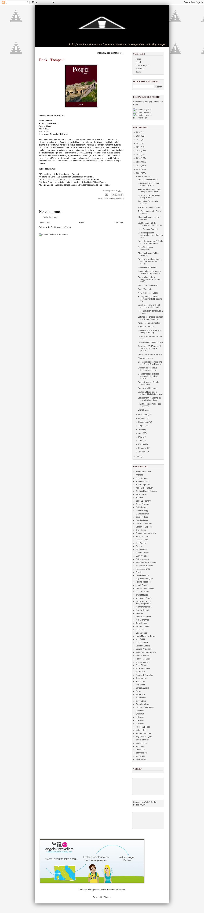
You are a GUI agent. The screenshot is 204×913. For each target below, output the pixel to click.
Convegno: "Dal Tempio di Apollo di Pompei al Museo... (149, 348)
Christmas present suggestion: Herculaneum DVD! (150, 235)
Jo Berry (139, 613)
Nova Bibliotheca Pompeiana (145, 248)
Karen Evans (141, 623)
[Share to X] (119, 194)
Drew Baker (141, 530)
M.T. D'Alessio (142, 643)
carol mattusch (142, 743)
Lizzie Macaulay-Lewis (145, 636)
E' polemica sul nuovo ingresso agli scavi (147, 369)
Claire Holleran (142, 514)
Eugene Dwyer (142, 553)
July (140, 429)
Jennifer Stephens (143, 607)
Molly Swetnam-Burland (146, 652)
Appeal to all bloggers (147, 388)
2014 (138, 154)
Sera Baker (140, 694)
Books (105, 198)
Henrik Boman (142, 585)
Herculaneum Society (145, 588)
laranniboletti (141, 753)
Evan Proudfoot (142, 556)
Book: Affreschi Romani (148, 180)
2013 (138, 158)
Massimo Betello (143, 646)
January (142, 452)
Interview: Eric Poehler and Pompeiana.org (149, 331)
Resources (140, 69)
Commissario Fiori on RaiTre (150, 342)
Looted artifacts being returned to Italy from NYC (150, 393)
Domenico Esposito (144, 527)
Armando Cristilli (143, 481)
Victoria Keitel (142, 730)
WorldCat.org (143, 410)
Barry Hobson (142, 494)
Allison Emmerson (143, 472)
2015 (138, 151)
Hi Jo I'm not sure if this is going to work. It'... (149, 196)
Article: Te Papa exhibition (149, 323)
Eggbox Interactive (98, 890)
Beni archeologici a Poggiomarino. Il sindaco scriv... (150, 279)
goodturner (140, 746)
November (143, 414)
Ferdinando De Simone (146, 562)
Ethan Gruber (141, 549)
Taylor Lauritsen (142, 704)
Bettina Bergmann (143, 501)
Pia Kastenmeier (143, 668)
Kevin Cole (140, 629)
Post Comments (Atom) (61, 227)
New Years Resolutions (148, 293)
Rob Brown (140, 685)
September (143, 422)
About (138, 62)
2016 (138, 147)
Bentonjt (139, 497)
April (140, 441)
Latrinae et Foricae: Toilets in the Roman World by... (150, 318)
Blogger (121, 890)
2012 (138, 162)
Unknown (140, 711)
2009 (138, 173)
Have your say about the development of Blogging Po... (150, 298)
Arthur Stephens (143, 485)
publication (120, 198)
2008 (138, 456)
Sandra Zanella (142, 688)
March (141, 444)
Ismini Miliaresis (142, 595)
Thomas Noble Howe (145, 707)
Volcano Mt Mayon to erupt (149, 207)
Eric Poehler (141, 543)
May (140, 437)
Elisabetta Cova (142, 536)
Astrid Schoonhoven (144, 488)
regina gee (140, 756)
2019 (138, 136)
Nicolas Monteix (142, 662)
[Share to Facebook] (122, 194)
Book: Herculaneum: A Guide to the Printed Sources (150, 242)
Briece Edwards (142, 504)
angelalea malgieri (144, 737)
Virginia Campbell (143, 733)
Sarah (138, 691)
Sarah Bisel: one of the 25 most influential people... (149, 306)
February (142, 448)
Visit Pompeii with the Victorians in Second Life (150, 224)
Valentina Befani (143, 727)
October (142, 418)
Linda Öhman (141, 633)
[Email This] (113, 194)
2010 (138, 169)
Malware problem (145, 358)
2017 (138, 143)
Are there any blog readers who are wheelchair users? (149, 261)
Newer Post (45, 223)
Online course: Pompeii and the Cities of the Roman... (150, 363)
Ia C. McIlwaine (142, 591)
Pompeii (112, 198)
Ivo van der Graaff (143, 598)
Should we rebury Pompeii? (150, 354)
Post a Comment (50, 217)
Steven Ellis (141, 701)
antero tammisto (142, 740)
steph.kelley (141, 759)
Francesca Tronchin (144, 566)
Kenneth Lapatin (143, 626)
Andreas (139, 475)
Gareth (139, 572)
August (141, 426)
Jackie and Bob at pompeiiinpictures (143, 602)
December (143, 176)
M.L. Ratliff (140, 639)
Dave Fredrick (142, 517)
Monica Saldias (142, 655)
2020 (138, 132)
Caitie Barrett (141, 507)
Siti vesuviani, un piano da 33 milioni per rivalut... (149, 399)
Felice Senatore (142, 559)
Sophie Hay (141, 698)
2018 (138, 140)
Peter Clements (142, 665)
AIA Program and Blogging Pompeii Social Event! (149, 190)
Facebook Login (140, 118)
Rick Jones (140, 681)
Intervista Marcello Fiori (148, 267)
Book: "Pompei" (51, 59)
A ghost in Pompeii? (146, 327)
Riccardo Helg (142, 678)
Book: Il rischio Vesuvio (148, 285)
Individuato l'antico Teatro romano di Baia (149, 184)
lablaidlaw (140, 750)
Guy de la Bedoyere (144, 579)
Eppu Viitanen (142, 540)
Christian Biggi (142, 511)
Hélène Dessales (143, 582)
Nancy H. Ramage (144, 659)
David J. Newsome (144, 523)
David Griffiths (142, 520)
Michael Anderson (143, 649)
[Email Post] (106, 194)
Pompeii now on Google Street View (148, 383)
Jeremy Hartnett (142, 610)
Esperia (139, 546)
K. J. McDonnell (142, 620)
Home (81, 223)
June (140, 433)
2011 (138, 166)
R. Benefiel (140, 672)
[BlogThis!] (116, 194)
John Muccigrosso (143, 617)
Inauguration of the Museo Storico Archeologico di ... (150, 272)
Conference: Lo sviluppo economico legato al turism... (148, 376)
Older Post (118, 223)
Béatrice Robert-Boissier (146, 491)
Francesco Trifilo (143, 569)
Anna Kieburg (142, 478)
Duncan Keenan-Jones (146, 533)
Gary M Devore (142, 575)
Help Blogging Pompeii (148, 229)
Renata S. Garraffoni (144, 675)
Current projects (142, 65)
